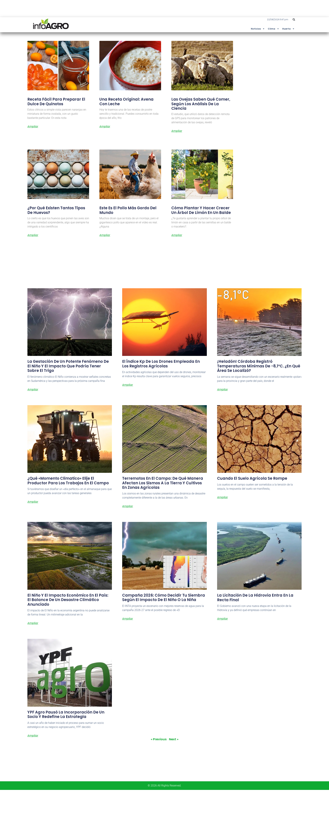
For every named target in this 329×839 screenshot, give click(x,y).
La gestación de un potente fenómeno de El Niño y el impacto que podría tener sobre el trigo (68, 366)
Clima (271, 28)
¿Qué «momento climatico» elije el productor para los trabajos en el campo (68, 481)
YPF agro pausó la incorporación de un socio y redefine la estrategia (65, 714)
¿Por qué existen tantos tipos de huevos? (56, 210)
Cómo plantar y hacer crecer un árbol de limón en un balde (201, 210)
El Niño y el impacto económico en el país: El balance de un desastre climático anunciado (67, 600)
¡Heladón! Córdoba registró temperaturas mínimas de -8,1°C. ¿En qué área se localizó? (258, 366)
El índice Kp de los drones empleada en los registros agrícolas (161, 364)
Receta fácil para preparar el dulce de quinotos (56, 101)
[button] (294, 19)
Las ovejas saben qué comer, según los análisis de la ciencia (200, 104)
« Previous (159, 739)
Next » (173, 739)
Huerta (286, 28)
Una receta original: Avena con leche (126, 101)
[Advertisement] (103, 814)
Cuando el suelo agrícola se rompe (252, 478)
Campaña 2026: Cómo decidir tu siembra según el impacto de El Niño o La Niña (163, 597)
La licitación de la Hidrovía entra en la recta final (255, 597)
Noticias (256, 28)
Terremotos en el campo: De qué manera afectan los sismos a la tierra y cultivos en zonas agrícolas (162, 483)
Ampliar (32, 126)
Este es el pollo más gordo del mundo (127, 210)
